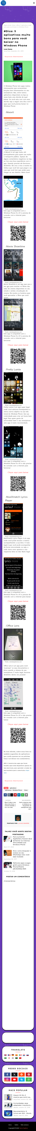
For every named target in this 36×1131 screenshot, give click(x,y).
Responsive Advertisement (14, 57)
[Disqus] (18, 951)
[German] (13, 1056)
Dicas (13, 25)
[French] (9, 1056)
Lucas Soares (8, 49)
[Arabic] (16, 1059)
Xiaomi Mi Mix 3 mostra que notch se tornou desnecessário (21, 1096)
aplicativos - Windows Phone (13, 790)
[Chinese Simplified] (20, 1059)
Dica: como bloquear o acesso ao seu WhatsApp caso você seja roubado (22, 853)
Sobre (16, 1125)
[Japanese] (9, 1059)
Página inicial (7, 25)
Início (10, 1125)
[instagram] (7, 1079)
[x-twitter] (14, 1075)
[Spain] (16, 1056)
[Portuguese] (5, 1059)
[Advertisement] (19, 14)
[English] (5, 1056)
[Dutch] (24, 1056)
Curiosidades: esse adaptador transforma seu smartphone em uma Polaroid (22, 1104)
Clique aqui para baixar (18, 222)
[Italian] (20, 1056)
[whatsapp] (29, 1079)
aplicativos (13, 788)
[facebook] (7, 1075)
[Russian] (28, 1056)
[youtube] (14, 1079)
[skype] (21, 1079)
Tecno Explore (23, 1128)
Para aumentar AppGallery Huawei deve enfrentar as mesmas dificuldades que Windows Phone (22, 840)
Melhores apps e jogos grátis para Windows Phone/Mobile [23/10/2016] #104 (21, 866)
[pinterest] (29, 1075)
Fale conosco (25, 1125)
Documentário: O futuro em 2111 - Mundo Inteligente (22, 1112)
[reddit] (21, 1075)
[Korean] (13, 1059)
